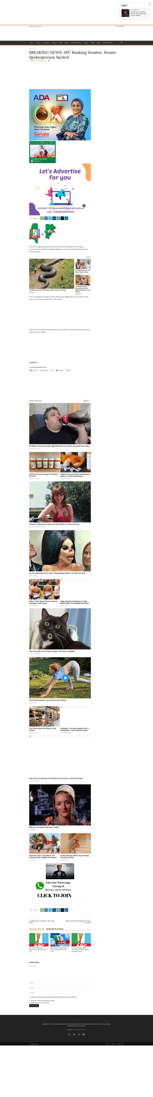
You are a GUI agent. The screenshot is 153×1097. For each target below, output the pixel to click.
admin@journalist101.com (79, 1029)
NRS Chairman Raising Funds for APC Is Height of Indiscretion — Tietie (59, 949)
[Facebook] (116, 26)
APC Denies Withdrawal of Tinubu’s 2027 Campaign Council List (38, 949)
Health (92, 43)
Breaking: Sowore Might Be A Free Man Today (41, 922)
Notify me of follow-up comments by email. (43, 1000)
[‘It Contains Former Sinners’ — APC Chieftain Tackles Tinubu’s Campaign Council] (81, 939)
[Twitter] (121, 26)
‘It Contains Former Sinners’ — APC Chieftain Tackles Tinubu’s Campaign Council (80, 949)
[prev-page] (30, 955)
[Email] (62, 218)
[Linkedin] (66, 218)
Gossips (86, 43)
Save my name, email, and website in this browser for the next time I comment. (54, 997)
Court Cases (46, 43)
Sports (67, 43)
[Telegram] (58, 218)
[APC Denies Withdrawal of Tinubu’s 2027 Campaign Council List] (39, 939)
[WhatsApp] (42, 218)
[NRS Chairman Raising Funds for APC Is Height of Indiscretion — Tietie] (60, 939)
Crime (60, 43)
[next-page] (33, 955)
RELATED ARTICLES (36, 929)
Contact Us (113, 1044)
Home (30, 48)
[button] (122, 43)
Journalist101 (33, 60)
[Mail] (118, 26)
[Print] (54, 218)
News (32, 43)
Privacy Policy (121, 1044)
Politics (38, 43)
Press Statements (108, 43)
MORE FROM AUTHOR (54, 929)
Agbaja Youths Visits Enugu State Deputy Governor (78, 922)
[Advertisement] (53, 12)
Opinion (54, 43)
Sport (98, 43)
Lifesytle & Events (76, 43)
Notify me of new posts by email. (40, 1002)
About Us (107, 1044)
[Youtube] (123, 26)
